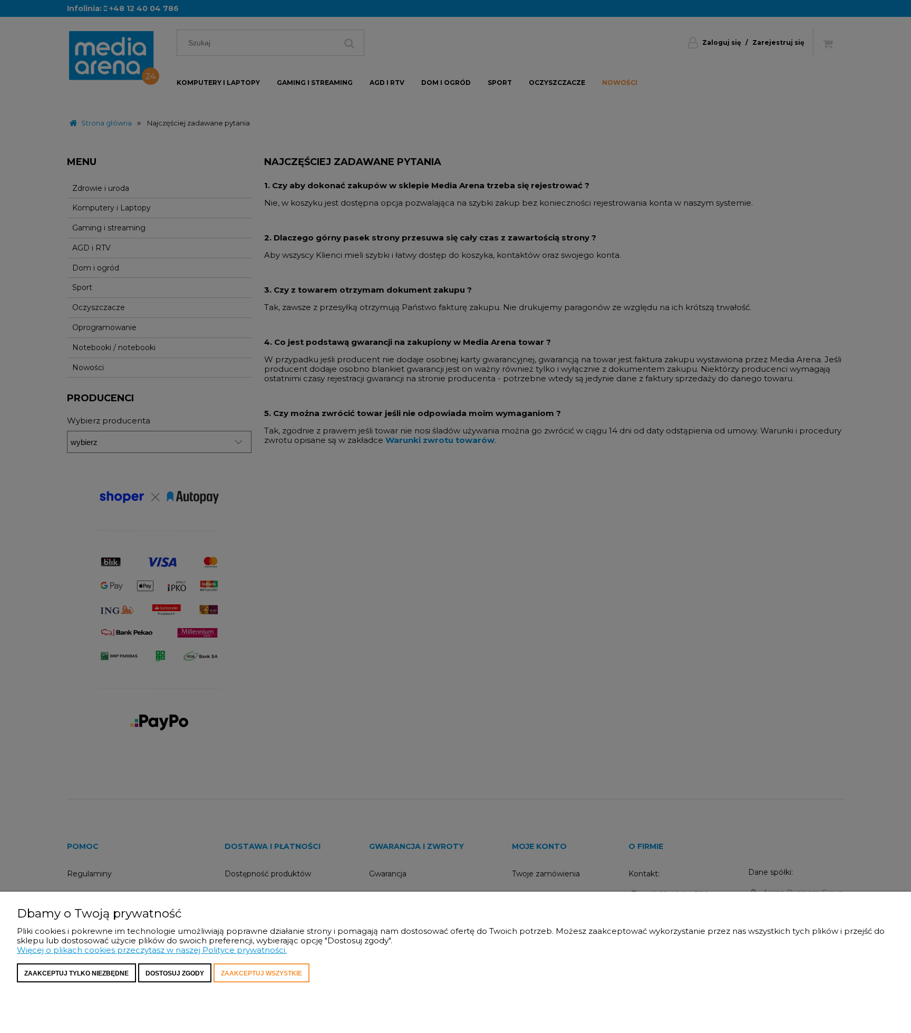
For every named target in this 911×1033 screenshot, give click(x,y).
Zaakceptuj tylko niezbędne (76, 973)
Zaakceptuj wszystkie (261, 973)
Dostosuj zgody (175, 973)
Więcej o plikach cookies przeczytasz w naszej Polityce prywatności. (152, 950)
